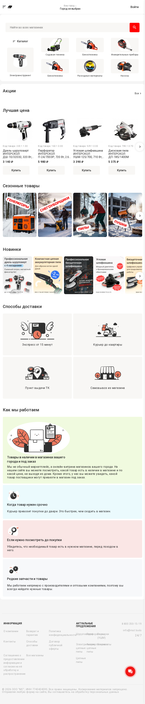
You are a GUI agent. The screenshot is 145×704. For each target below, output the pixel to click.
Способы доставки (32, 643)
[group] (20, 215)
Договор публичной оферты (55, 645)
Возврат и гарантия (32, 633)
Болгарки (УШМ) (102, 636)
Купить (16, 170)
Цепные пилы (80, 660)
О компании (11, 631)
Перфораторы (91, 634)
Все (137, 93)
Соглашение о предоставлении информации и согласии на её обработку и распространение (14, 664)
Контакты (10, 641)
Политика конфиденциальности (59, 633)
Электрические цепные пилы (80, 648)
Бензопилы (102, 644)
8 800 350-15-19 (132, 623)
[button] (139, 147)
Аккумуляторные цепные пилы (91, 648)
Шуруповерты (80, 634)
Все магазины (35, 655)
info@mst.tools (132, 630)
